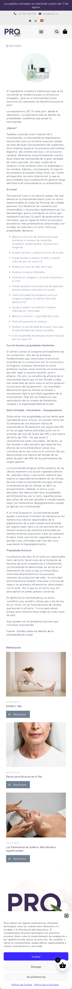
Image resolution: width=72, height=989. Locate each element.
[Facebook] (30, 21)
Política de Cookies (21, 984)
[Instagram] (35, 21)
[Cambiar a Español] (41, 20)
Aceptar (36, 956)
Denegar (36, 966)
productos (37, 621)
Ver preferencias (36, 977)
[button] (66, 916)
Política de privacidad (46, 984)
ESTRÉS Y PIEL (14, 706)
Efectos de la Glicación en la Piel (24, 776)
